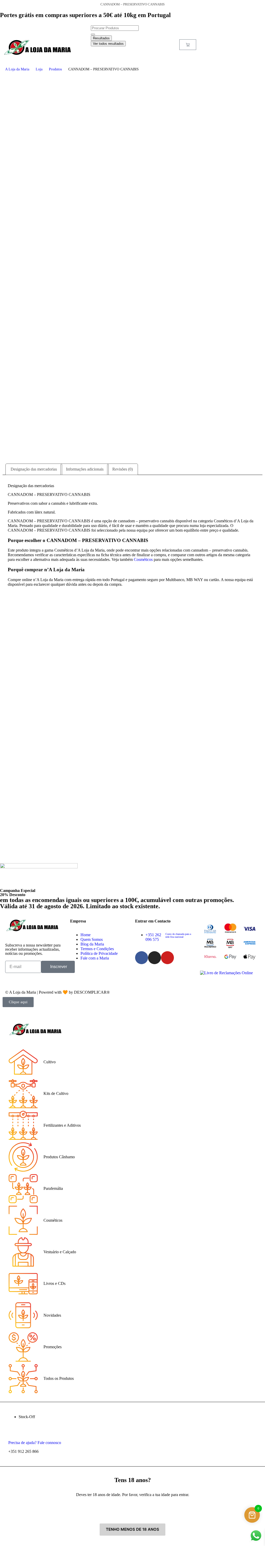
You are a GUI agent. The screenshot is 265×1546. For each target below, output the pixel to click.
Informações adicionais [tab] (85, 469)
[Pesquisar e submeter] (93, 34)
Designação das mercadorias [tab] (34, 469)
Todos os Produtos (58, 1378)
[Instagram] (154, 957)
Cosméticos (143, 559)
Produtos (55, 69)
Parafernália (53, 1188)
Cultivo (49, 1062)
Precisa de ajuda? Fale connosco (34, 1442)
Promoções (52, 1347)
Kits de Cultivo (55, 1093)
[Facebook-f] (141, 957)
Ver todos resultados (108, 44)
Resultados (101, 38)
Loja (39, 69)
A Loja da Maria (17, 69)
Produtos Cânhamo (59, 1157)
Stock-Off (27, 1417)
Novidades (52, 1315)
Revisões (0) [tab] (122, 469)
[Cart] (187, 44)
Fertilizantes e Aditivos (62, 1125)
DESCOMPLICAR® (92, 992)
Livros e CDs (54, 1283)
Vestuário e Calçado (59, 1252)
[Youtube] (167, 957)
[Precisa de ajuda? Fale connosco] (13, 1433)
